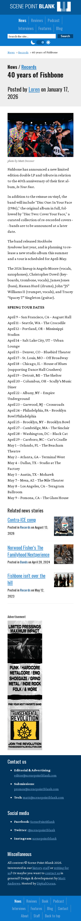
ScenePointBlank (42, 821)
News (22, 20)
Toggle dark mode (40, 42)
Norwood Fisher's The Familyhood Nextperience (28, 551)
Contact (63, 908)
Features (44, 28)
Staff (36, 915)
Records (29, 66)
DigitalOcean (46, 883)
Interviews (25, 28)
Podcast (54, 20)
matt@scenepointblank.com (43, 797)
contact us (52, 873)
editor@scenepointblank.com (35, 775)
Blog (59, 28)
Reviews (37, 20)
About (25, 915)
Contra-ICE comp (22, 519)
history (37, 868)
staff (46, 868)
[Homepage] (40, 10)
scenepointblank (44, 838)
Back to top (52, 915)
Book (45, 901)
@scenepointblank (41, 830)
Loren (34, 89)
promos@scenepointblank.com (36, 789)
